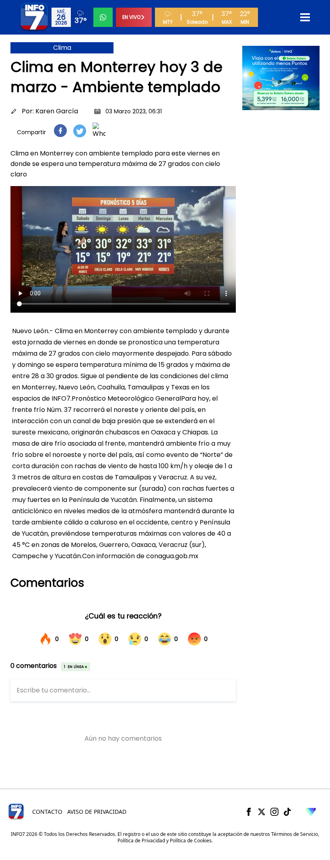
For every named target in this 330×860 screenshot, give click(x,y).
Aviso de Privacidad (96, 811)
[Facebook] (249, 812)
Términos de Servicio (294, 834)
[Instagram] (274, 812)
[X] (262, 812)
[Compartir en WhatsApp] (99, 131)
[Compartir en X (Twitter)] (79, 130)
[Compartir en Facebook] (60, 130)
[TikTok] (287, 812)
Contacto (47, 811)
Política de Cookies (191, 840)
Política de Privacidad (141, 840)
